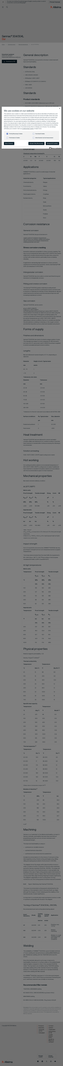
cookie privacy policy (28, 128)
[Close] (59, 108)
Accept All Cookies (52, 143)
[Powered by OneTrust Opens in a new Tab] (55, 148)
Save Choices (9, 143)
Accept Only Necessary (36, 143)
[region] (31, 128)
